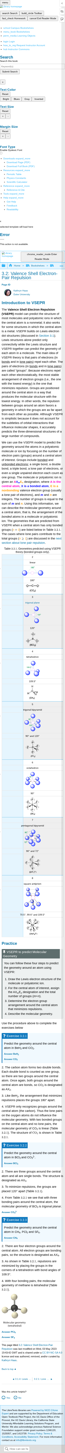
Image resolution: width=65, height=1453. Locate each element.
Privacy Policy (35, 1433)
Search (7, 1449)
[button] (12, 205)
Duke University (22, 294)
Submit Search (10, 71)
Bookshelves (37, 265)
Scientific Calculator (17, 182)
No (19, 1397)
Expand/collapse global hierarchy (5, 266)
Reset (5, 94)
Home (17, 265)
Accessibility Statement (26, 1436)
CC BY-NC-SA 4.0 (52, 1352)
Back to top (8, 1369)
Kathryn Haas (21, 290)
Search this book (9, 61)
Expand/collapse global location (61, 265)
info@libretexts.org (25, 1440)
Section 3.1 (46, 335)
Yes (8, 1397)
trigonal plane (32, 602)
